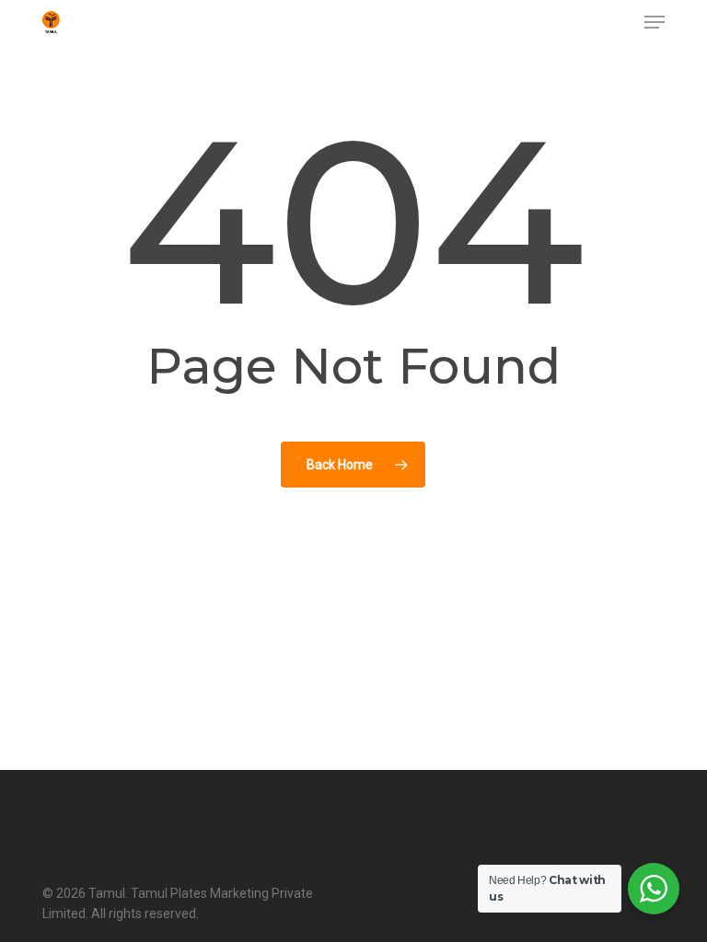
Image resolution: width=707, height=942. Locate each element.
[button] (654, 22)
